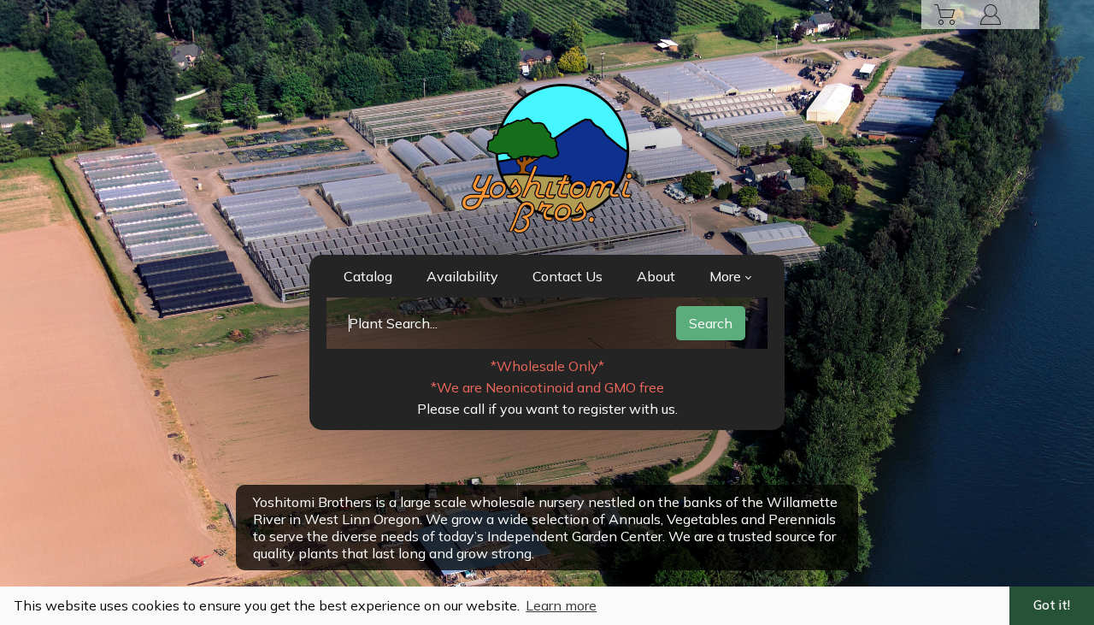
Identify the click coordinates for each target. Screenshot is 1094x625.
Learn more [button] (561, 605)
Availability (462, 276)
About (656, 276)
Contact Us (567, 276)
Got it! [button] (1051, 605)
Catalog (368, 276)
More (725, 276)
